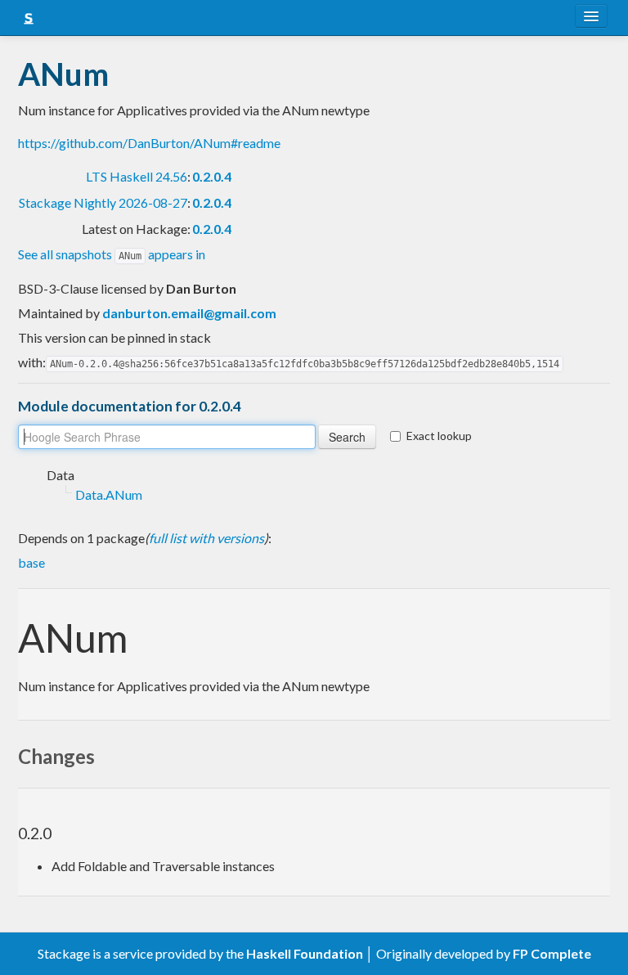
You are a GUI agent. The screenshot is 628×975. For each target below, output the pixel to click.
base (31, 562)
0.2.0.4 (211, 176)
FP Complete (552, 953)
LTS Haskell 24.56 (136, 176)
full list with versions (206, 538)
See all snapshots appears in (111, 254)
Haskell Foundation (304, 953)
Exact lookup (439, 436)
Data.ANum (108, 494)
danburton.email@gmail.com (189, 313)
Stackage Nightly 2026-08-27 (103, 202)
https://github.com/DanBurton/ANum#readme (149, 143)
